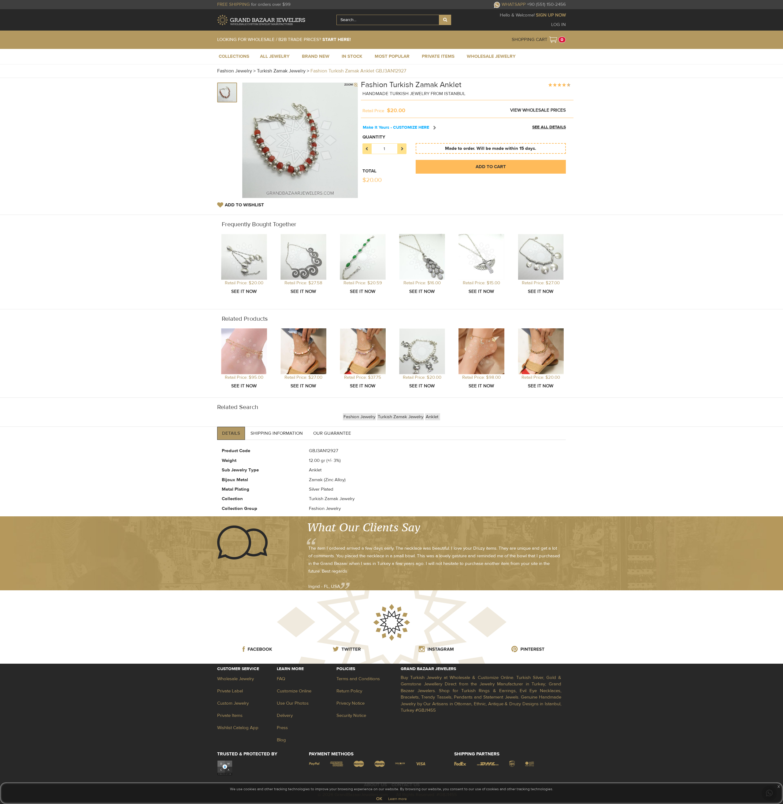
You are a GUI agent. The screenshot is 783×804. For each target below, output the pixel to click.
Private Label (230, 691)
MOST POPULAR (392, 56)
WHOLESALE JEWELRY (491, 56)
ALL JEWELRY (275, 56)
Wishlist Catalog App (237, 728)
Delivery (285, 715)
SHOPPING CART (529, 39)
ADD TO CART (491, 167)
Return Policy (349, 691)
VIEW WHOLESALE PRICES (538, 110)
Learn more (397, 798)
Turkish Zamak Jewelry (400, 417)
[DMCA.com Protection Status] (224, 768)
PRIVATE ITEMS (438, 56)
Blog (281, 740)
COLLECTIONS (234, 56)
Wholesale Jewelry (235, 679)
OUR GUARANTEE (332, 433)
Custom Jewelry (233, 703)
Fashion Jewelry (359, 417)
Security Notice (351, 715)
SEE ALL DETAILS (549, 127)
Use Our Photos (293, 703)
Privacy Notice (350, 703)
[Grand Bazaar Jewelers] (261, 20)
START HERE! (336, 39)
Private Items (230, 715)
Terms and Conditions (358, 679)
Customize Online (294, 691)
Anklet (432, 417)
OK (379, 799)
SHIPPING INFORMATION (276, 433)
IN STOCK (352, 56)
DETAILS (231, 433)
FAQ (281, 679)
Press (282, 728)
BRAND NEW (315, 56)
